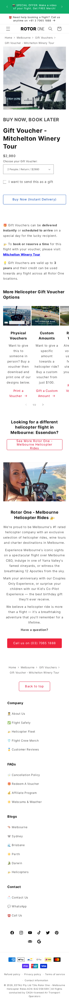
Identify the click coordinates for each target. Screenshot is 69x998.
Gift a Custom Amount (47, 393)
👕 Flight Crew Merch (23, 740)
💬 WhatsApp (17, 906)
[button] (8, 28)
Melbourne (24, 37)
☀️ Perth (13, 854)
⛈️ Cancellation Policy (23, 775)
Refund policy (12, 974)
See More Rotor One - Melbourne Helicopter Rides (34, 444)
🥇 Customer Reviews (23, 749)
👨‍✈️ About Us (16, 713)
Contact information (36, 980)
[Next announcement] (62, 7)
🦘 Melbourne (17, 827)
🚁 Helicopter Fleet (21, 731)
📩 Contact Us (17, 897)
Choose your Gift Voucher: (20, 161)
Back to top (34, 686)
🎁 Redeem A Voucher (23, 784)
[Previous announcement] (7, 7)
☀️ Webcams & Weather (24, 802)
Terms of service (55, 974)
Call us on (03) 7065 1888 (34, 643)
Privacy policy (32, 974)
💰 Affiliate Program (22, 793)
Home (8, 37)
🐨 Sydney (15, 836)
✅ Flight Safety (19, 722)
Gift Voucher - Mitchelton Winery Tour (29, 42)
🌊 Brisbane (16, 845)
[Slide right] (43, 405)
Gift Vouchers (44, 37)
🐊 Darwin (14, 863)
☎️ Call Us (14, 915)
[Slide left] (26, 405)
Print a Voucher (16, 393)
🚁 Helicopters (18, 872)
